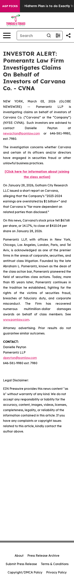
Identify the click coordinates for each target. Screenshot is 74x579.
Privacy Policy (56, 572)
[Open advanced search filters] (57, 35)
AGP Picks (10, 6)
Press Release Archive (43, 555)
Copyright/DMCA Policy (25, 572)
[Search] (48, 35)
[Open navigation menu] (7, 35)
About (19, 555)
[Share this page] (68, 35)
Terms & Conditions (54, 564)
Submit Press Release (21, 564)
